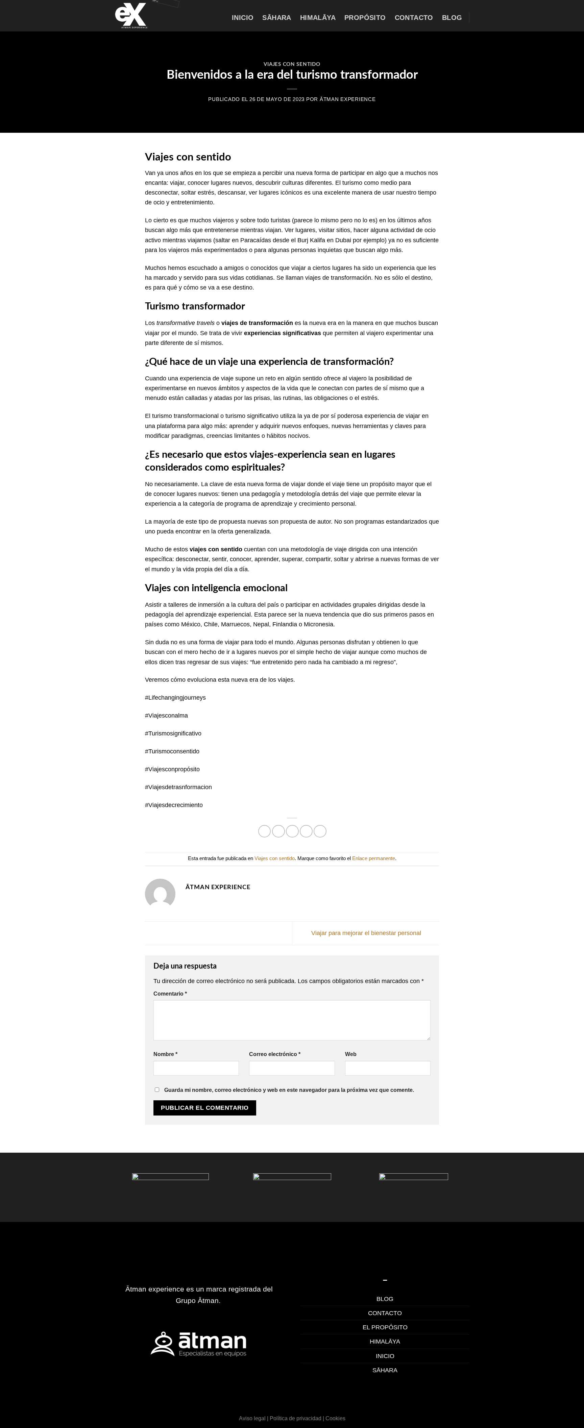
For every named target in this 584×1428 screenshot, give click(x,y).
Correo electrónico (274, 1054)
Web (351, 1054)
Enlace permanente (373, 858)
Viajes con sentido (292, 64)
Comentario (170, 994)
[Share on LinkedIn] (320, 831)
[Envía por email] (292, 831)
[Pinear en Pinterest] (306, 831)
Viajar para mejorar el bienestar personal (367, 932)
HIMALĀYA (385, 1341)
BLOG (384, 1298)
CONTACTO (385, 1313)
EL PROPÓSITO (385, 1327)
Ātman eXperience (348, 99)
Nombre (165, 1054)
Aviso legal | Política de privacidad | (281, 1418)
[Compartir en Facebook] (264, 831)
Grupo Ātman (197, 1300)
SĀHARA (384, 1370)
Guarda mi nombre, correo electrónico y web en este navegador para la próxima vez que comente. (289, 1090)
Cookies (335, 1418)
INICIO (385, 1355)
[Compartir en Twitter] (278, 831)
